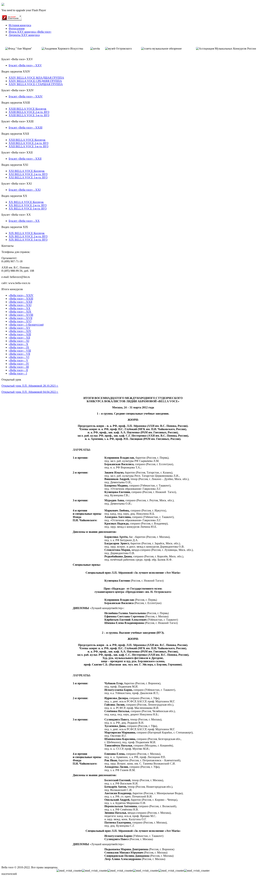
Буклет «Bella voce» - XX (24, 220)
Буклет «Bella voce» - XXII (25, 158)
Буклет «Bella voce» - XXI (25, 189)
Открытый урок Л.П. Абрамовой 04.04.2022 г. (29, 391)
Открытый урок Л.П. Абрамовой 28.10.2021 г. (29, 385)
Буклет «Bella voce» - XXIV (26, 96)
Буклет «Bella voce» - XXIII (25, 127)
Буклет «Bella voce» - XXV (25, 65)
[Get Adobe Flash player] (11, 19)
